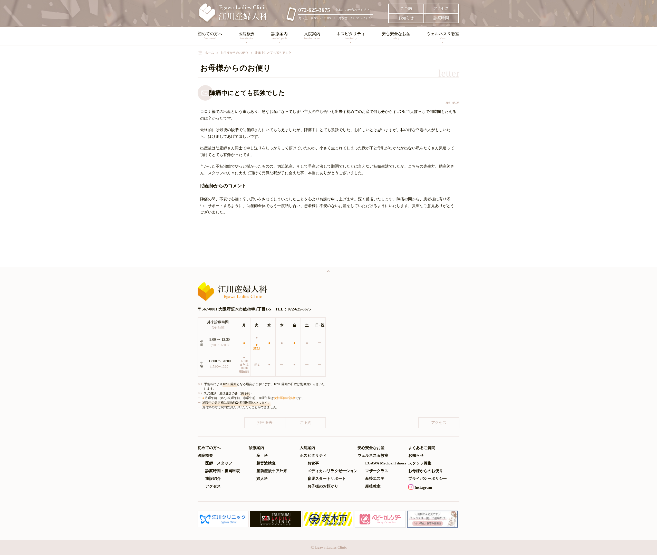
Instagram (422, 487)
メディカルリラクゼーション (332, 471)
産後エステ (374, 479)
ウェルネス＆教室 (443, 36)
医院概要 (246, 36)
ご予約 (406, 8)
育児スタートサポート (326, 479)
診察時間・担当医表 (222, 471)
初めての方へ (210, 36)
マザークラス (376, 471)
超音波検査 (266, 463)
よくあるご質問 (421, 448)
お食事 (313, 463)
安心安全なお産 (396, 36)
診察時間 (441, 18)
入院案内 (312, 36)
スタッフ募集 (419, 463)
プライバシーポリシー (427, 479)
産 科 (262, 455)
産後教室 (373, 486)
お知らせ (406, 18)
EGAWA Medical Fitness (385, 463)
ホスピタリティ (350, 36)
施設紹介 (213, 479)
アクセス (441, 8)
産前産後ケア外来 (271, 471)
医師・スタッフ (218, 463)
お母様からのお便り (425, 471)
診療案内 (279, 36)
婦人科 (262, 479)
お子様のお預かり (322, 486)
